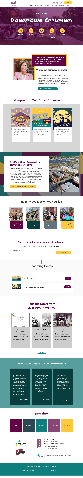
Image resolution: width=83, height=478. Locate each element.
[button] (36, 5)
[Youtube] (61, 3)
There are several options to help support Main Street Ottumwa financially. (42, 377)
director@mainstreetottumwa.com (55, 443)
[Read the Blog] (41, 30)
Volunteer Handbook (29, 470)
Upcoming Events (41, 266)
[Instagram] (57, 3)
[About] (52, 30)
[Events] (31, 30)
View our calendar (41, 270)
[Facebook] (54, 3)
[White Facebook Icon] (39, 440)
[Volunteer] (62, 30)
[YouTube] (39, 445)
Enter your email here (16, 250)
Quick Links (41, 413)
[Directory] (20, 30)
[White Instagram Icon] (39, 443)
